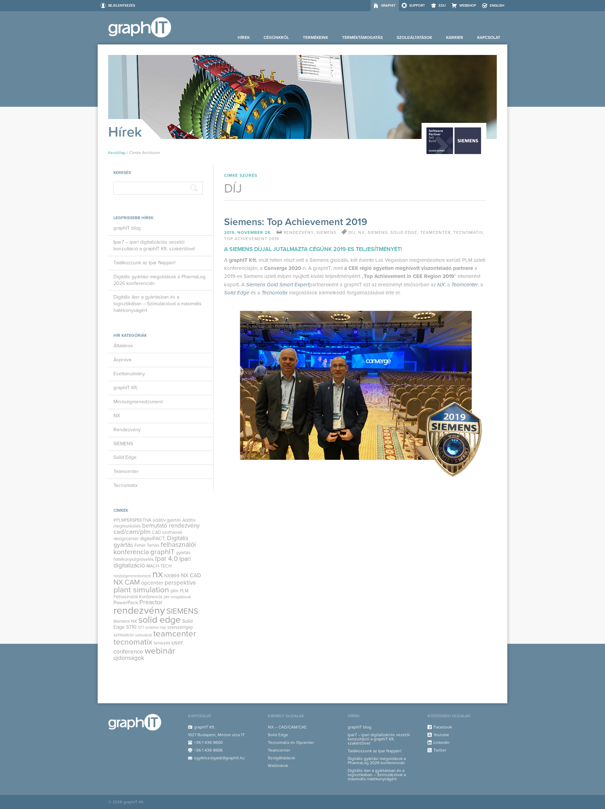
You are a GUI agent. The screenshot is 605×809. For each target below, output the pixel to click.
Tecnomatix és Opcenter (291, 742)
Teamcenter (126, 471)
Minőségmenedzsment (138, 402)
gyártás (183, 553)
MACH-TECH (159, 566)
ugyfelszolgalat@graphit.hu (219, 758)
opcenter (152, 582)
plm (175, 591)
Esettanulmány (129, 374)
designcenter (126, 539)
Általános (123, 346)
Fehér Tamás (146, 545)
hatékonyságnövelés (133, 559)
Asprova (122, 360)
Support (417, 6)
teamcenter (174, 634)
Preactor (150, 602)
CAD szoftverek (167, 532)
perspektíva (180, 582)
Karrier (454, 37)
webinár (160, 651)
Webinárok (278, 765)
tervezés (162, 643)
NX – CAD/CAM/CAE (287, 727)
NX (116, 416)
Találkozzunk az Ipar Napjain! (144, 263)
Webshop (467, 6)
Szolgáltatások (414, 37)
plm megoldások (177, 597)
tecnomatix (132, 642)
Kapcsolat (488, 37)
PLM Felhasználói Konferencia (150, 593)
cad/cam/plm (132, 532)
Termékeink (315, 37)
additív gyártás (167, 520)
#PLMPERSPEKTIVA (132, 520)
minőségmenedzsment (132, 576)
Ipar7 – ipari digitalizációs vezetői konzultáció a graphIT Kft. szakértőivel (154, 245)
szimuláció (143, 635)
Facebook (442, 727)
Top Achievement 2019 (251, 238)
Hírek (244, 37)
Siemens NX (125, 621)
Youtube (441, 735)
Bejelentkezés (121, 6)
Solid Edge (125, 457)
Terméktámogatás (362, 37)
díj (351, 232)
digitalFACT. (153, 539)
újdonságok (128, 658)
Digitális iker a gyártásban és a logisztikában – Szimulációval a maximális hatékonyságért (157, 303)
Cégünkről (276, 37)
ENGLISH (497, 6)
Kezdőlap (117, 152)
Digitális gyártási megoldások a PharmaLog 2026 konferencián (159, 280)
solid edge (159, 620)
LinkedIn (441, 742)
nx (157, 574)
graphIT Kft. (125, 388)
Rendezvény (127, 430)
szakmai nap (155, 627)
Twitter (439, 750)
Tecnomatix (125, 485)
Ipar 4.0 (166, 559)
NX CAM (126, 582)
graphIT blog (127, 228)
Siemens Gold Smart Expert (277, 284)
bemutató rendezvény (171, 525)
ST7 (141, 627)
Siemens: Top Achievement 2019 (295, 222)
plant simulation (141, 590)
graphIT (388, 6)
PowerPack (125, 603)
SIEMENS (123, 444)
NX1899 (172, 576)
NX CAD (191, 575)
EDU (442, 6)
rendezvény (139, 610)
